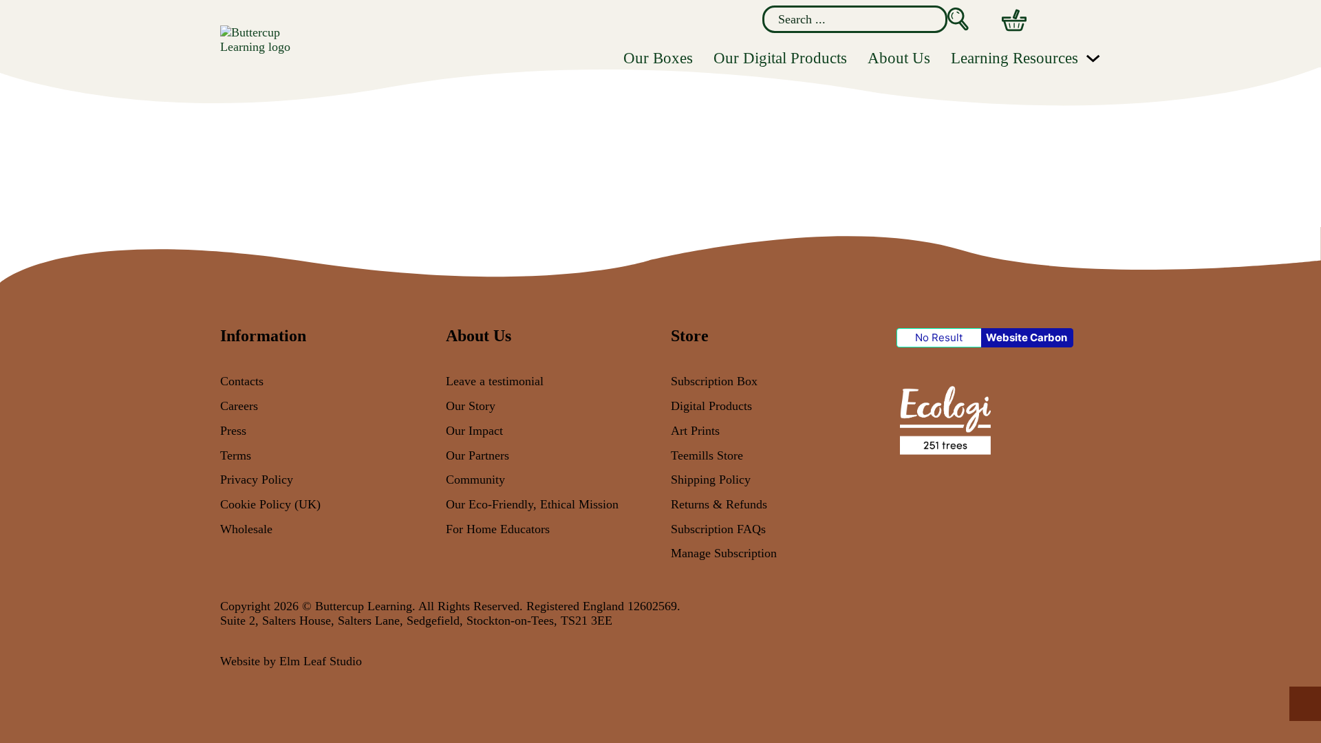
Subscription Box (714, 381)
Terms (235, 455)
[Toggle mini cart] (1014, 20)
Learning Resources (1014, 58)
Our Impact (474, 431)
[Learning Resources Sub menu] (1093, 58)
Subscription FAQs (718, 529)
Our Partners (477, 455)
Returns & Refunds (719, 504)
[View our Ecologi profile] (943, 419)
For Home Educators (498, 529)
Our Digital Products (780, 58)
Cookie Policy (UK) (270, 504)
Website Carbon (1026, 337)
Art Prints (695, 431)
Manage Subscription (724, 553)
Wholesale (246, 529)
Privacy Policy (256, 479)
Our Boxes (658, 58)
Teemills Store (707, 455)
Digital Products (711, 406)
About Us (899, 58)
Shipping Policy (711, 479)
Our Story (470, 406)
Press (233, 431)
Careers (239, 406)
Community (475, 479)
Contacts (242, 381)
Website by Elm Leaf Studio (291, 661)
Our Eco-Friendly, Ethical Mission (532, 504)
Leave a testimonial (495, 381)
